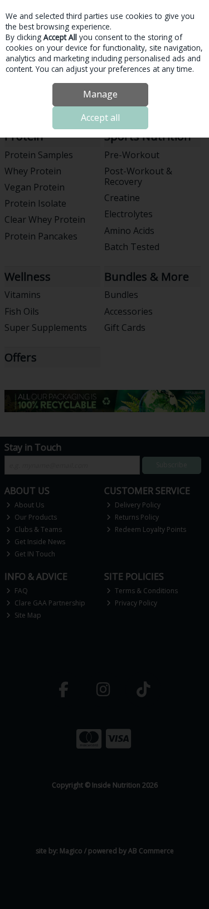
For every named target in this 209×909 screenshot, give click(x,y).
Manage (100, 94)
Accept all (100, 117)
